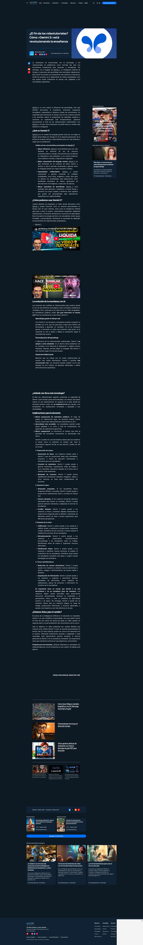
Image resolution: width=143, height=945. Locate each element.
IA (101, 109)
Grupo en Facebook (42, 937)
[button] (27, 3)
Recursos (97, 112)
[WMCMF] (37, 934)
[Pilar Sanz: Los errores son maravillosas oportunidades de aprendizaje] (105, 153)
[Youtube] (27, 934)
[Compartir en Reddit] (29, 69)
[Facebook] (34, 934)
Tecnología (103, 112)
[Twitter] (30, 934)
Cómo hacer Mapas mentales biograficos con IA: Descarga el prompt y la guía (68, 706)
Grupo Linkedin (64, 937)
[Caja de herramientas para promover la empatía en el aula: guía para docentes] (61, 825)
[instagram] (40, 54)
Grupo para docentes (108, 3)
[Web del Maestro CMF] (32, 53)
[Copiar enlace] (29, 72)
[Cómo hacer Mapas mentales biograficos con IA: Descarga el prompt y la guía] (105, 124)
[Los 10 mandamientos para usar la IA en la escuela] (102, 853)
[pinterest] (46, 54)
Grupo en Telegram (30, 937)
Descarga (97, 109)
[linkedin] (42, 54)
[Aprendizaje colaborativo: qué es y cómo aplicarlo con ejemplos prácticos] (30, 825)
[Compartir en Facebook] (29, 63)
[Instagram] (32, 934)
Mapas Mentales (108, 109)
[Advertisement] (71, 16)
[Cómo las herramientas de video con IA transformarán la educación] (71, 853)
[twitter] (38, 54)
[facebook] (44, 54)
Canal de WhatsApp (53, 937)
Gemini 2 (57, 70)
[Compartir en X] (29, 66)
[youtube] (36, 54)
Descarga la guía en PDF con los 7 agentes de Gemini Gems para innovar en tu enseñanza (39, 776)
